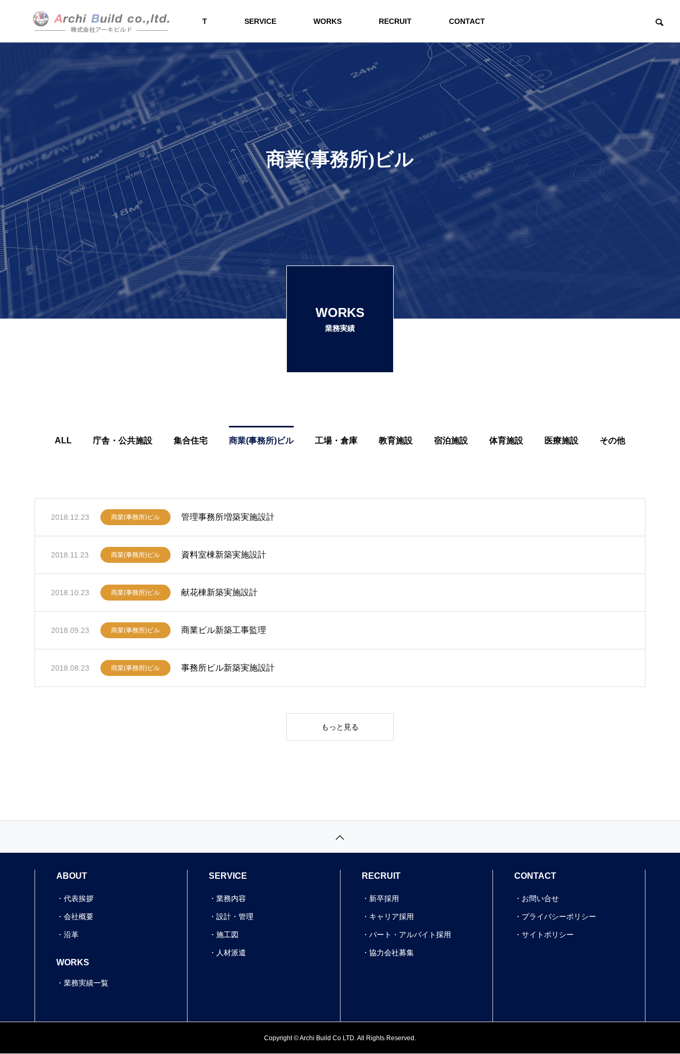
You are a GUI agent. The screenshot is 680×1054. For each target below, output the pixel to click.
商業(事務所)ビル (135, 517)
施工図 (227, 934)
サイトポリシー (548, 934)
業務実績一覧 (86, 983)
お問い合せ (540, 898)
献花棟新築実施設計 (219, 592)
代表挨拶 (79, 898)
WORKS (327, 21)
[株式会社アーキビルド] (101, 21)
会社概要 (79, 916)
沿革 (71, 934)
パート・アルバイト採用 (410, 934)
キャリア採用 (391, 916)
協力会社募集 (391, 952)
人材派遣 (231, 952)
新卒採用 (384, 898)
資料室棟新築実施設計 (223, 554)
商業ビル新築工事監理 (223, 630)
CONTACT (467, 21)
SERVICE (260, 21)
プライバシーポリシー (559, 916)
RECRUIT (395, 21)
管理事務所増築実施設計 (228, 516)
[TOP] (340, 836)
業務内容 (231, 898)
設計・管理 (234, 916)
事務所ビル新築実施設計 (228, 667)
